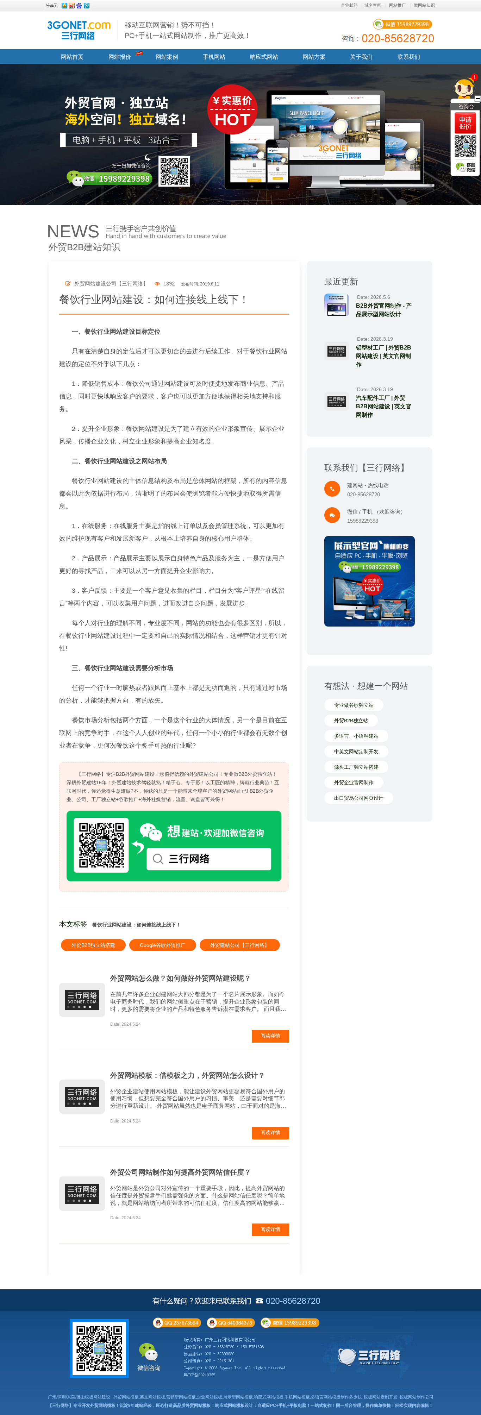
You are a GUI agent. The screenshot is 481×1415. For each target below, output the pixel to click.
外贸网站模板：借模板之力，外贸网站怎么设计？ (187, 1075)
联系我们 (409, 57)
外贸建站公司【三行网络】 (239, 945)
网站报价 (119, 57)
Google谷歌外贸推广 (163, 945)
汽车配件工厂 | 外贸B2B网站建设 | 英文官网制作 (383, 406)
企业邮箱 (349, 5)
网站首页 (72, 57)
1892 (168, 284)
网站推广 (397, 5)
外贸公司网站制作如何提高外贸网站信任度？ (180, 1172)
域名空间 (372, 5)
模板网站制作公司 (416, 1397)
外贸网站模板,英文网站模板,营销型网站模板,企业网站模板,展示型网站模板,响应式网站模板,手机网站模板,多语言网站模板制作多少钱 (237, 1397)
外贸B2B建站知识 (84, 247)
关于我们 (361, 57)
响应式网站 (264, 57)
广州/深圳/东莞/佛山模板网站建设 (79, 1397)
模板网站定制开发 (381, 1397)
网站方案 (314, 57)
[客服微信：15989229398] (465, 167)
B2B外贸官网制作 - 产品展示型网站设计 (384, 310)
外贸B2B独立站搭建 (93, 945)
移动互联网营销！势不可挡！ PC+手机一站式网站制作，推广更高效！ (188, 30)
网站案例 (167, 57)
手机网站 (214, 57)
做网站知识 (424, 5)
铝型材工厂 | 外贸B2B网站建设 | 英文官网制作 (383, 356)
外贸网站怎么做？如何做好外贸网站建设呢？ (180, 978)
